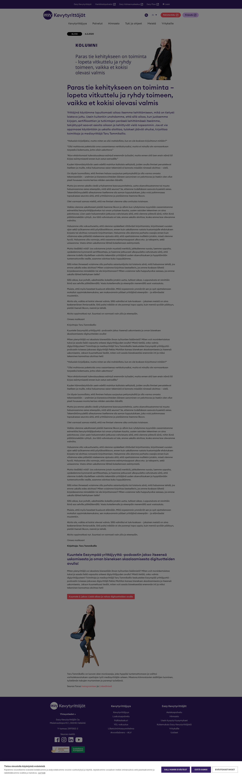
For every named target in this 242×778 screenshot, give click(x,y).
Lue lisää (41, 773)
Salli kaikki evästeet (175, 770)
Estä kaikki (201, 770)
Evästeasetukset (225, 770)
